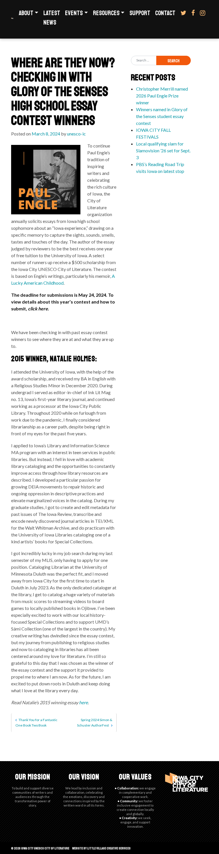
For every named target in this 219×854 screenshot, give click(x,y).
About (26, 13)
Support (139, 13)
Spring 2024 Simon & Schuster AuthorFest (94, 722)
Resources (106, 13)
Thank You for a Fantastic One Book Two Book (36, 722)
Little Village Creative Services (109, 848)
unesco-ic (76, 133)
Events (74, 13)
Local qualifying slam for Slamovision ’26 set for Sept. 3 (163, 150)
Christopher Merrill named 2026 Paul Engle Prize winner (162, 95)
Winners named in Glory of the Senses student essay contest (162, 116)
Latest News (51, 18)
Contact (165, 13)
